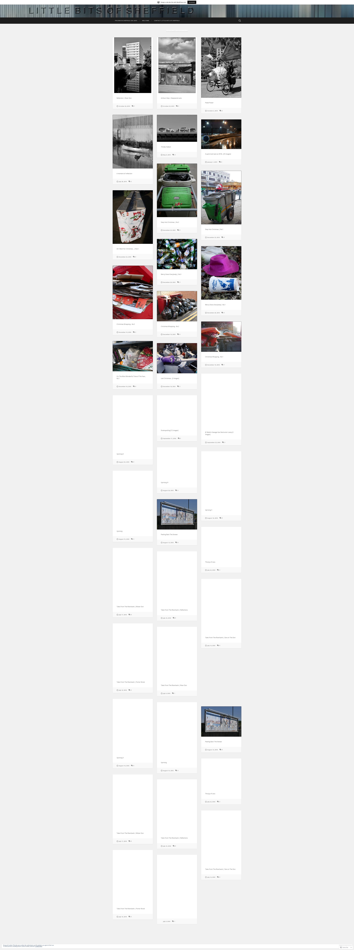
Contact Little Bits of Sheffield (167, 20)
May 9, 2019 (167, 155)
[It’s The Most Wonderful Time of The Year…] (133, 356)
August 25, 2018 (124, 462)
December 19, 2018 (125, 332)
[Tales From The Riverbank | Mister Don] (133, 575)
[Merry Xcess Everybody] (177, 254)
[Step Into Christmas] (177, 190)
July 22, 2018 (211, 570)
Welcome (145, 20)
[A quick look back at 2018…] (221, 134)
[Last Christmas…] (177, 358)
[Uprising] (133, 498)
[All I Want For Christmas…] (133, 217)
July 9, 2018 (166, 693)
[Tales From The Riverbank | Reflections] (177, 578)
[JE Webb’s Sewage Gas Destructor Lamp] (221, 400)
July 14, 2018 (211, 645)
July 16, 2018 (167, 618)
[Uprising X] (133, 422)
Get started (192, 2)
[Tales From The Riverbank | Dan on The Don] (221, 605)
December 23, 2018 (169, 230)
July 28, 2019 (123, 181)
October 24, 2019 (124, 106)
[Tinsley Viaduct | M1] (177, 128)
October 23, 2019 (168, 106)
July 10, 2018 (123, 690)
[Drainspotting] (177, 410)
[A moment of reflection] (133, 141)
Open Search (240, 20)
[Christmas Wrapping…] (133, 292)
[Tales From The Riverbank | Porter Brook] (133, 650)
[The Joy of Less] (221, 542)
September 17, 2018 (169, 438)
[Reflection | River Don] (133, 65)
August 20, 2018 (168, 490)
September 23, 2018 (213, 442)
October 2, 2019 (212, 111)
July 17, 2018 (123, 615)
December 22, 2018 (125, 257)
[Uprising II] (221, 478)
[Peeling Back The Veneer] (177, 514)
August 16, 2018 (212, 518)
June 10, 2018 (211, 698)
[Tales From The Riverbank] (177, 653)
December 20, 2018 (169, 282)
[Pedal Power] (221, 67)
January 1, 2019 (212, 162)
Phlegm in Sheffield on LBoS (126, 20)
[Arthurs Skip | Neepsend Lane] (177, 65)
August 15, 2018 (124, 539)
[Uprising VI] (177, 462)
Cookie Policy (38, 946)
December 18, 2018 (125, 386)
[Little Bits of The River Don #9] (221, 669)
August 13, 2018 (168, 542)
